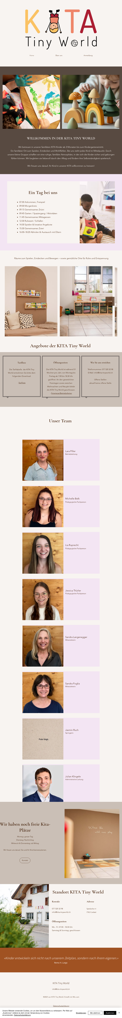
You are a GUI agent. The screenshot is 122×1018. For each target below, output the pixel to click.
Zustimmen (110, 1013)
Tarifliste (22, 383)
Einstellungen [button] (81, 1013)
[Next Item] (110, 301)
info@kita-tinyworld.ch (103, 373)
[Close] (119, 1013)
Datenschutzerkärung (61, 1006)
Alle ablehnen (95, 1013)
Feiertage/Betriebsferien (61, 393)
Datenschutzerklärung (22, 1015)
